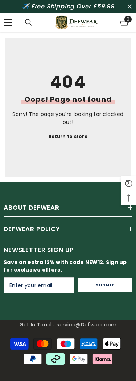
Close (129, 6)
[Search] (28, 22)
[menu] (8, 22)
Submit (105, 285)
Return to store (68, 136)
